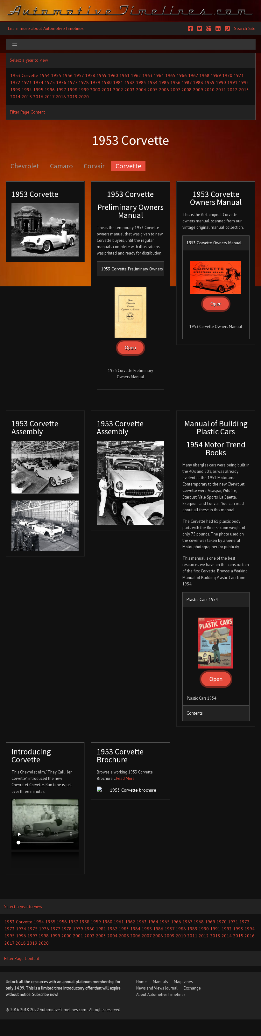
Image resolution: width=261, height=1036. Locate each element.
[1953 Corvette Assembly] (45, 467)
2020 (84, 97)
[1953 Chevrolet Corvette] (45, 229)
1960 (113, 75)
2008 (186, 90)
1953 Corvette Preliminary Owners (132, 269)
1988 (198, 82)
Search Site (245, 28)
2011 (221, 90)
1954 (44, 75)
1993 (15, 90)
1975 (50, 82)
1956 (67, 75)
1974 (38, 82)
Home (141, 981)
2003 (129, 90)
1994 (27, 90)
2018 (61, 97)
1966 (182, 75)
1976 (61, 82)
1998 (72, 90)
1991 (232, 82)
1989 (209, 82)
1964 (159, 75)
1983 (141, 82)
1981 (118, 82)
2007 (175, 90)
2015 (27, 97)
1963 (147, 75)
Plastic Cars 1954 (202, 599)
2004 (141, 90)
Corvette (128, 166)
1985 (164, 82)
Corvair (94, 166)
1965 (170, 75)
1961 (124, 75)
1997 (61, 90)
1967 (193, 75)
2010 (209, 90)
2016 (38, 97)
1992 (244, 82)
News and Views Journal (157, 987)
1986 (175, 82)
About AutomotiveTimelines (160, 994)
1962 (136, 75)
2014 (15, 97)
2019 (72, 97)
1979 (95, 82)
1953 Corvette (24, 75)
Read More (125, 778)
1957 (79, 75)
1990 (221, 82)
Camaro (61, 166)
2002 (118, 90)
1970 (227, 75)
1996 (50, 90)
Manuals (160, 981)
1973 (27, 82)
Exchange (192, 987)
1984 (152, 82)
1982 (129, 82)
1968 (204, 75)
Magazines (183, 981)
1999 (84, 90)
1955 (56, 75)
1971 (239, 75)
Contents (195, 713)
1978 (84, 82)
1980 (107, 82)
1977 (72, 82)
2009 (198, 90)
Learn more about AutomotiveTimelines (46, 28)
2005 (152, 90)
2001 (107, 90)
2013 (244, 90)
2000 (95, 90)
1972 (15, 82)
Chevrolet (25, 166)
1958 (90, 75)
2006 (164, 90)
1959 (101, 75)
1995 (38, 90)
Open (130, 347)
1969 (216, 75)
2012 (232, 90)
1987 (187, 82)
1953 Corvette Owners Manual (214, 243)
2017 (49, 97)
